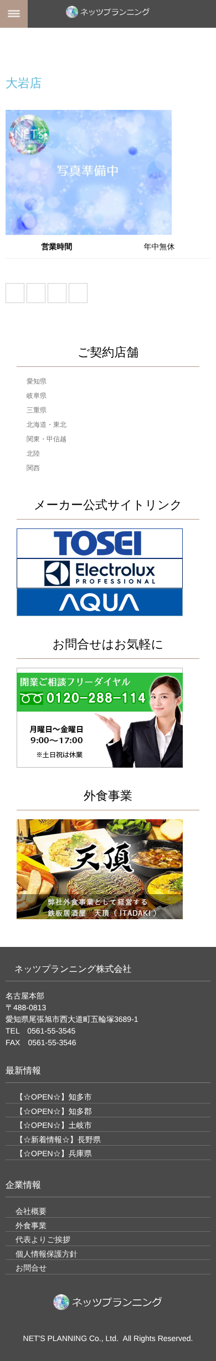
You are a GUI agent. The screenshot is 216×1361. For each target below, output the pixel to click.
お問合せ (31, 1267)
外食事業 (31, 1225)
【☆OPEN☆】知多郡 (54, 1111)
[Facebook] (15, 293)
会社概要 (31, 1211)
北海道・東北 (46, 425)
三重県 (37, 410)
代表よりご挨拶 (43, 1239)
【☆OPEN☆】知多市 (54, 1096)
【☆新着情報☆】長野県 (58, 1139)
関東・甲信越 (46, 439)
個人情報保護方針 (47, 1253)
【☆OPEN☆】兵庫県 (54, 1153)
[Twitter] (36, 293)
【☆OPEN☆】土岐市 (54, 1125)
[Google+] (57, 293)
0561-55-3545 (51, 1030)
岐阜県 (37, 396)
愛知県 (37, 381)
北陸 (33, 453)
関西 (33, 468)
